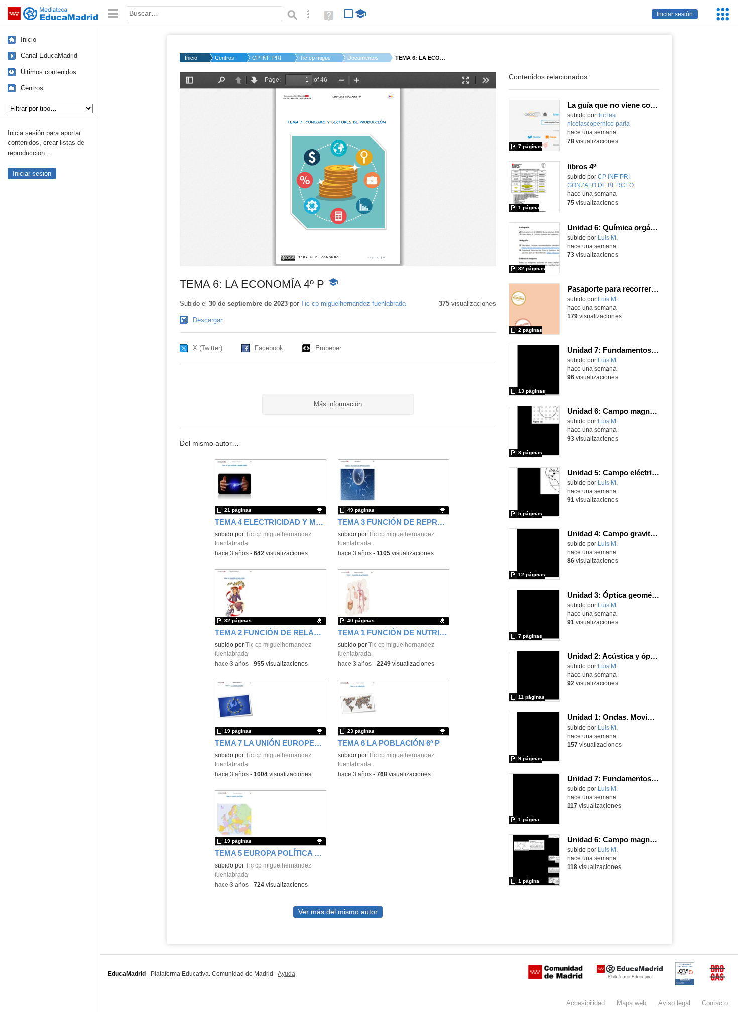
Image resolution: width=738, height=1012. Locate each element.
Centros (32, 88)
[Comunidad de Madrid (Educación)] (555, 976)
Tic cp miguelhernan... (315, 58)
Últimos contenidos (48, 72)
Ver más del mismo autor (338, 912)
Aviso (674, 1003)
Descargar (207, 320)
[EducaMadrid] (630, 976)
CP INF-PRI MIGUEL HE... (267, 58)
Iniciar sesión (675, 14)
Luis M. (608, 238)
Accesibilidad (585, 1003)
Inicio (28, 39)
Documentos (362, 58)
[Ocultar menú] (113, 14)
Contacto (715, 1003)
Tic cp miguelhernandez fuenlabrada (353, 303)
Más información (338, 404)
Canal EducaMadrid (49, 55)
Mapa (631, 1003)
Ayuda (286, 973)
